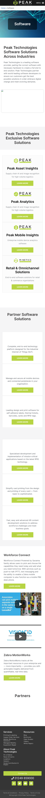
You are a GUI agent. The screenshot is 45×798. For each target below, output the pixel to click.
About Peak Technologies (10, 750)
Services (7, 732)
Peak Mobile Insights (22, 235)
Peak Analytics (22, 202)
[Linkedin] (31, 783)
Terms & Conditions (10, 793)
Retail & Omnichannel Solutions (22, 270)
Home (3, 8)
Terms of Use (35, 793)
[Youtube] (25, 783)
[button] (38, 3)
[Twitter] (20, 783)
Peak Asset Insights (22, 168)
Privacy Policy (24, 793)
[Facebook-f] (14, 783)
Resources (29, 732)
